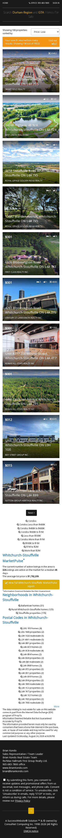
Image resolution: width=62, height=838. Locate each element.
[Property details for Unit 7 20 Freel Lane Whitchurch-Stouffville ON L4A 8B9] (31, 482)
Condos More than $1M (32, 539)
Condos (32, 520)
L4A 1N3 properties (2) (32, 699)
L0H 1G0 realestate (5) (32, 635)
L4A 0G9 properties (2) (32, 658)
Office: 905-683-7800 (39, 3)
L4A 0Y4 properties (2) (32, 680)
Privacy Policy (22, 800)
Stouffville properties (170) (32, 612)
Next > (31, 512)
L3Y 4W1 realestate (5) (32, 639)
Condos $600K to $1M (32, 531)
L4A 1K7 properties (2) (32, 691)
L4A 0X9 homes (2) (32, 676)
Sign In (56, 3)
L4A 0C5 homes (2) (32, 646)
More (56, 706)
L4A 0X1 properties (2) (32, 673)
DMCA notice (31, 831)
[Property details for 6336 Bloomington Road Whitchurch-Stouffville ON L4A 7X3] (31, 253)
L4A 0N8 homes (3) (32, 665)
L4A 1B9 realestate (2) (32, 684)
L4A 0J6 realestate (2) (32, 661)
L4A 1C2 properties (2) (32, 687)
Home (5, 3)
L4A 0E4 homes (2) (32, 654)
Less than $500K (32, 535)
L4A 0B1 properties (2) (32, 643)
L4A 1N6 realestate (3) (32, 702)
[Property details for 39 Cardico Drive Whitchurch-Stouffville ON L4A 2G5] (31, 70)
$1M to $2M (32, 546)
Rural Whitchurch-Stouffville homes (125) (32, 609)
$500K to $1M (32, 543)
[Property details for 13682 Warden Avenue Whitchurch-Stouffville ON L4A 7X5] (31, 208)
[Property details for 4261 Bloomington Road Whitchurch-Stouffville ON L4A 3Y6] (31, 299)
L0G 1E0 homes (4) (32, 628)
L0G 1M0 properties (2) (32, 631)
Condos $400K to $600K (32, 528)
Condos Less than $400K (32, 524)
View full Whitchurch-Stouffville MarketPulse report (32, 584)
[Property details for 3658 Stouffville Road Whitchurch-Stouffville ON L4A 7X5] (31, 162)
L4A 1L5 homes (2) (32, 695)
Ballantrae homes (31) (32, 605)
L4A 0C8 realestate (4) (32, 650)
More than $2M (32, 550)
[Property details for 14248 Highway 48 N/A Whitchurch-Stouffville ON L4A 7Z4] (31, 116)
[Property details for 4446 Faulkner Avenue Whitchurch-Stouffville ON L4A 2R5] (31, 390)
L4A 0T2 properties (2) (32, 669)
